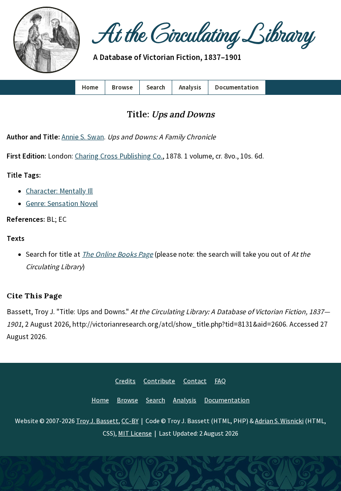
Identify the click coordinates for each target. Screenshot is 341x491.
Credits (125, 381)
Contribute (159, 381)
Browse (122, 87)
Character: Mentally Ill (59, 191)
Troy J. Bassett (97, 421)
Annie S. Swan (83, 136)
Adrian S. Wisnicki (279, 421)
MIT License (135, 433)
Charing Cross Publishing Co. (119, 156)
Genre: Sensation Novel (62, 203)
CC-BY (129, 421)
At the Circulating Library (203, 32)
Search (155, 87)
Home (90, 87)
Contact (195, 381)
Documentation (237, 87)
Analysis (190, 87)
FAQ (220, 381)
